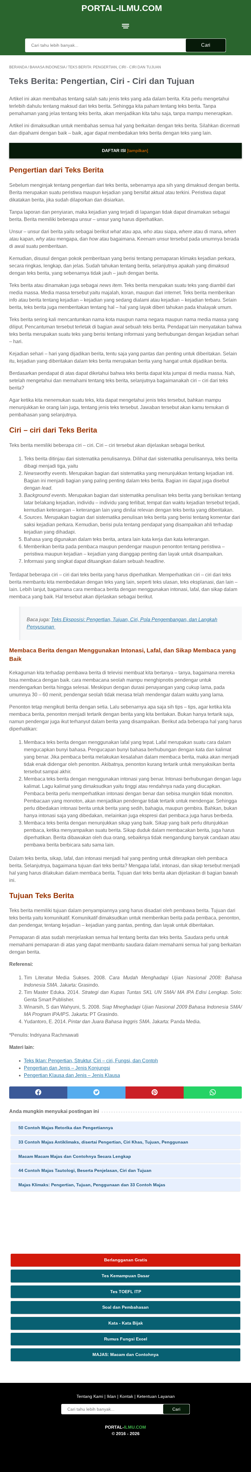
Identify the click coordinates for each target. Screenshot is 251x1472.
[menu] (125, 26)
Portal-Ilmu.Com (121, 8)
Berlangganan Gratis (125, 1259)
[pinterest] (155, 1092)
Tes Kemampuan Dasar (125, 1275)
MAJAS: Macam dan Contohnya (125, 1354)
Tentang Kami (90, 1396)
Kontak (126, 1396)
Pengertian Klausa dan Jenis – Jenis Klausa (72, 1075)
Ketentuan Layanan (155, 1396)
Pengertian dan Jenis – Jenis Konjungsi (67, 1068)
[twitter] (96, 1092)
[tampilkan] (137, 150)
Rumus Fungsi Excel (125, 1338)
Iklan (111, 1396)
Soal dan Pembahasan (125, 1307)
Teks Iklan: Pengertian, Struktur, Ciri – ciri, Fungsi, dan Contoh (91, 1060)
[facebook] (38, 1092)
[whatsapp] (213, 1092)
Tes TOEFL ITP (125, 1291)
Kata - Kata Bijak (125, 1323)
